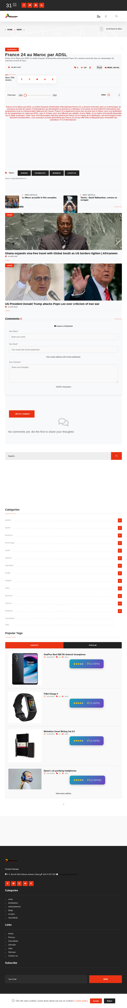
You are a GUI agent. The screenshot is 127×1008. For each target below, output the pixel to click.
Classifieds (9, 618)
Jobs (7, 625)
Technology (40, 173)
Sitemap (11, 952)
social (116, 67)
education (9, 565)
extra (7, 588)
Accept (96, 1001)
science (8, 603)
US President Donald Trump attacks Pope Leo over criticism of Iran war (52, 303)
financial (8, 596)
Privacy (11, 937)
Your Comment (15, 362)
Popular (92, 645)
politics (8, 520)
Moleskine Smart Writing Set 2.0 (59, 731)
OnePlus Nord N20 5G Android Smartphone (64, 654)
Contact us (13, 956)
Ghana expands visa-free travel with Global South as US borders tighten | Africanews (61, 253)
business (9, 535)
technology (9, 543)
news (19, 30)
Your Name (13, 331)
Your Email (13, 344)
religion (8, 580)
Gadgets (34, 645)
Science (24, 173)
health (7, 573)
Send (105, 979)
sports (7, 528)
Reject (109, 1001)
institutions (13, 903)
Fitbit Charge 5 (51, 694)
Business (57, 173)
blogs (10, 910)
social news (12, 49)
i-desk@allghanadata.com (68, 874)
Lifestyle (72, 173)
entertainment (14, 907)
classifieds (13, 918)
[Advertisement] (65, 142)
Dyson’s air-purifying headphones (60, 771)
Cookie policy (81, 1001)
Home (9, 30)
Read (99, 67)
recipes (11, 914)
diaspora (9, 611)
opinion (8, 558)
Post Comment (23, 414)
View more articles (63, 793)
